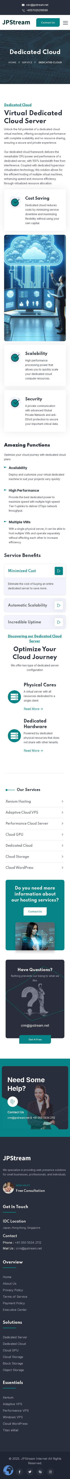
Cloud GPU (14, 834)
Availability (18, 468)
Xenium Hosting (18, 801)
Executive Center (15, 1310)
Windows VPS (13, 1417)
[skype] (40, 1472)
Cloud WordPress (19, 868)
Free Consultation (30, 1191)
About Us (9, 1283)
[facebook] (19, 1472)
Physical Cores (40, 685)
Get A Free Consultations (35, 1041)
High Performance (24, 490)
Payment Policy (14, 1303)
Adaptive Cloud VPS (22, 812)
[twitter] (30, 1472)
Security (33, 399)
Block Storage (13, 1363)
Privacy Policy (13, 1290)
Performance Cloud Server (27, 823)
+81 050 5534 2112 (44, 1117)
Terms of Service (15, 1296)
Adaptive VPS (12, 1404)
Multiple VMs (19, 522)
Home (12, 62)
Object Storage (13, 1370)
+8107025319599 (37, 10)
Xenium (8, 1397)
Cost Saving (37, 198)
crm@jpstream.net (35, 1025)
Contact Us (48, 23)
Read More (31, 709)
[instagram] (50, 1472)
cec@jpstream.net (37, 4)
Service (27, 62)
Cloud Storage (17, 856)
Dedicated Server (15, 1337)
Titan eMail (10, 1430)
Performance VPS (16, 1410)
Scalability (36, 354)
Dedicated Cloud (19, 845)
